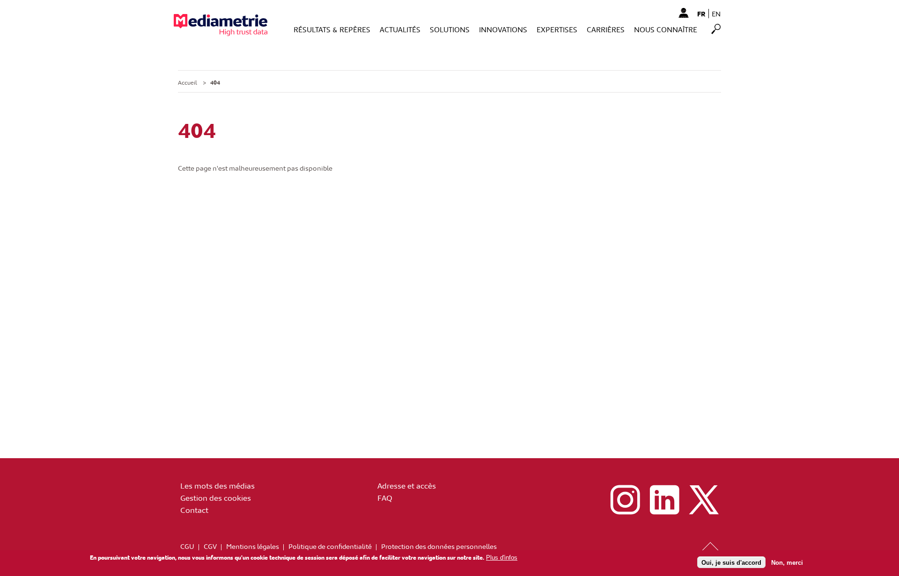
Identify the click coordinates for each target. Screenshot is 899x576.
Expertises (557, 29)
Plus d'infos (501, 557)
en (716, 13)
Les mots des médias (217, 485)
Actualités (400, 29)
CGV (210, 546)
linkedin (664, 500)
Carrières (606, 29)
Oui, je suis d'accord (731, 562)
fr (701, 13)
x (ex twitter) (704, 500)
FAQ (384, 497)
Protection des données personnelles (439, 546)
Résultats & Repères (332, 29)
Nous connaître (665, 29)
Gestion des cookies (215, 497)
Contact (194, 509)
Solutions (450, 29)
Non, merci (787, 562)
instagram (625, 500)
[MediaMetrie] (220, 25)
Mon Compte (683, 12)
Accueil (187, 82)
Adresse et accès (406, 485)
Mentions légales (252, 546)
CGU (187, 546)
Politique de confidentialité (330, 546)
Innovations (503, 29)
